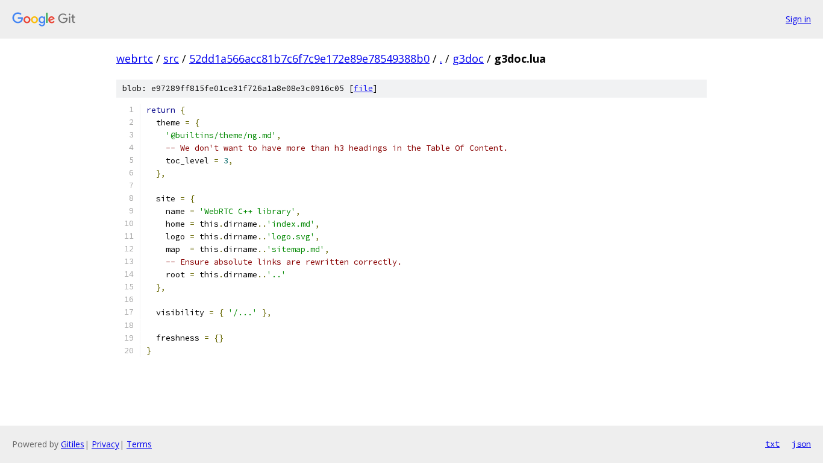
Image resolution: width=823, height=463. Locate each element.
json (801, 443)
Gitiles (72, 444)
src (171, 58)
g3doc (468, 58)
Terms (139, 444)
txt (772, 443)
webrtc (134, 58)
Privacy (105, 444)
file (363, 88)
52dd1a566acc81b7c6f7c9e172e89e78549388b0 (309, 58)
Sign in (798, 19)
